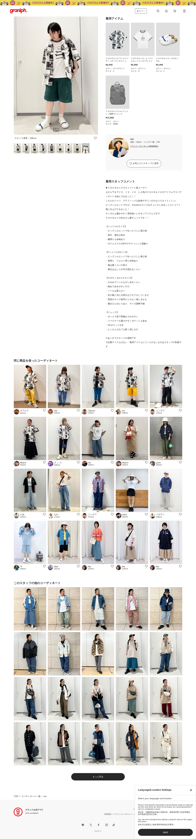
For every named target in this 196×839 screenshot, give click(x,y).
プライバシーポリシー (123, 814)
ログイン (142, 11)
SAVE (165, 832)
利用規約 (108, 814)
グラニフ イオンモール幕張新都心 (144, 146)
